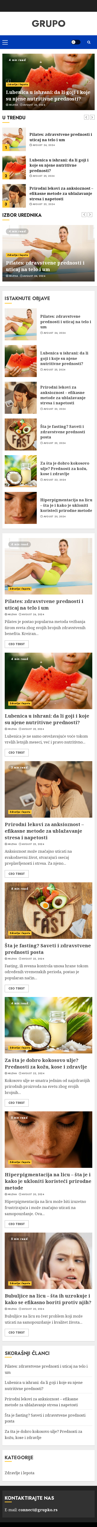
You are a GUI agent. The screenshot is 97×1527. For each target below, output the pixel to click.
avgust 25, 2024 (34, 105)
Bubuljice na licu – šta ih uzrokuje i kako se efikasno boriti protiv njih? (48, 1299)
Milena (13, 105)
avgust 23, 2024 (44, 176)
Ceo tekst (16, 644)
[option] (48, 82)
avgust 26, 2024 (34, 276)
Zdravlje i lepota (17, 84)
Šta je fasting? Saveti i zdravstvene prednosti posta (57, 193)
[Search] (89, 42)
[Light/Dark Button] (76, 42)
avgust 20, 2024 (55, 516)
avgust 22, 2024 (55, 480)
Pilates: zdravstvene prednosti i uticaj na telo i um (45, 266)
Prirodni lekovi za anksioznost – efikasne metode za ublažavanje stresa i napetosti (61, 165)
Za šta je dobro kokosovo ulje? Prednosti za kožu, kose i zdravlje (64, 468)
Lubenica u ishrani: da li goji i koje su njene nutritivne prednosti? (48, 95)
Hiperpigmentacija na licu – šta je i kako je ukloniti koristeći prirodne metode (66, 505)
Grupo (48, 23)
